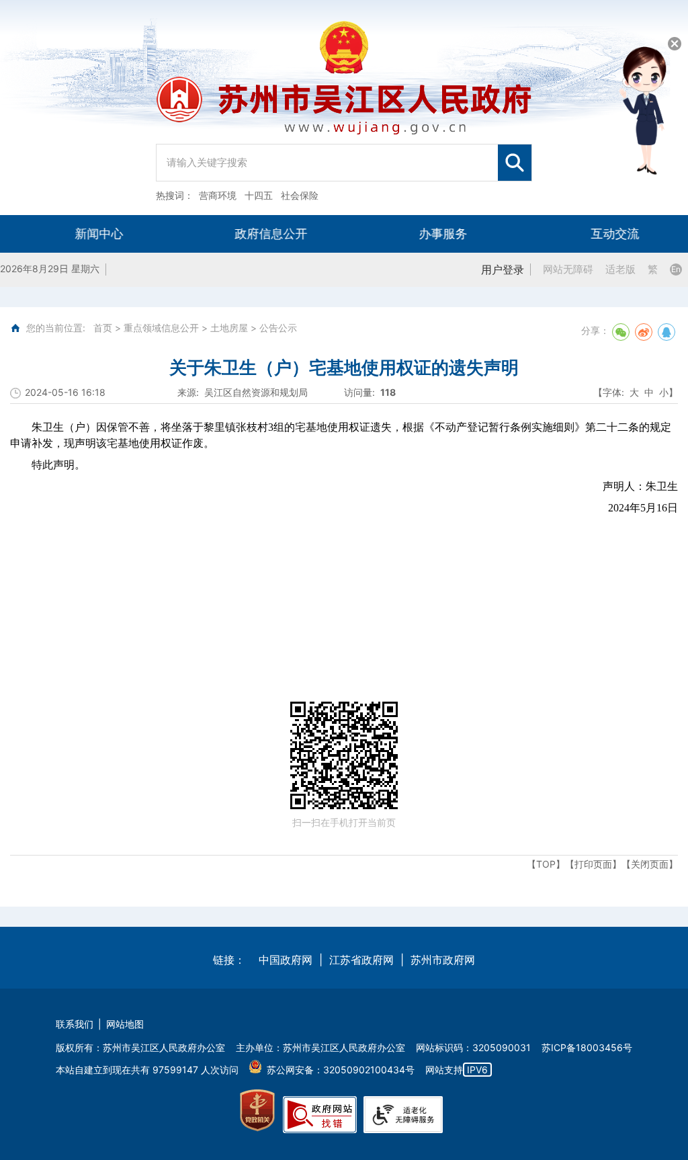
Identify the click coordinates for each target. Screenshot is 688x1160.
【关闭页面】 (649, 864)
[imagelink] (257, 1110)
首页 (102, 327)
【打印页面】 (593, 864)
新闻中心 (86, 233)
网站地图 (125, 1024)
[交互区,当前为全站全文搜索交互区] (344, 159)
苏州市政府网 (443, 959)
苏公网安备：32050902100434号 (341, 1069)
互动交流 (602, 233)
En (676, 269)
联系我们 (74, 1024)
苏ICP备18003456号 (587, 1047)
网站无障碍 (568, 269)
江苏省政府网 (361, 959)
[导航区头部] (344, 107)
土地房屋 (229, 327)
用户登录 (502, 269)
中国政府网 (285, 959)
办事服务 (430, 233)
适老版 (620, 269)
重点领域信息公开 (161, 327)
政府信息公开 (258, 233)
